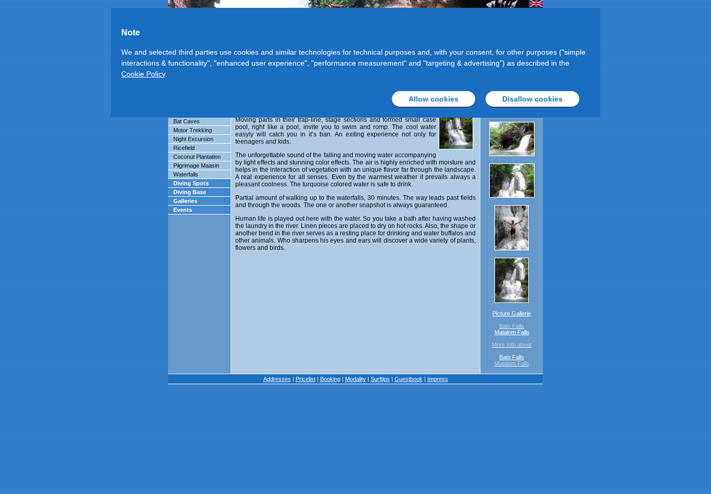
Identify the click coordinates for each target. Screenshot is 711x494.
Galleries (185, 201)
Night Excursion (193, 139)
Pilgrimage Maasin (196, 165)
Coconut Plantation (197, 157)
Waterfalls (185, 174)
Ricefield (184, 148)
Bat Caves (186, 121)
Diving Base (189, 192)
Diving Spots (191, 183)
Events (182, 210)
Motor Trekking (192, 130)
